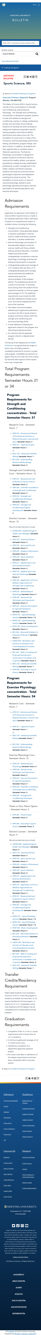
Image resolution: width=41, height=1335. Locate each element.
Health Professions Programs (24, 93)
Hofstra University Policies (20, 1257)
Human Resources (9, 1180)
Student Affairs (8, 1191)
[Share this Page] (30, 77)
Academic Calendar (27, 1114)
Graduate (6, 1112)
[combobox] (20, 43)
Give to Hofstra (19, 1300)
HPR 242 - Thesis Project (22, 815)
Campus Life (9, 1150)
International (7, 1117)
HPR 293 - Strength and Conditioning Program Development (21, 508)
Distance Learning (27, 1137)
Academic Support (27, 1120)
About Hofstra (18, 1281)
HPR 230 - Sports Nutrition (23, 557)
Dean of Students (9, 1168)
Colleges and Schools (28, 1108)
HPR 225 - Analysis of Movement (25, 551)
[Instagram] (22, 1226)
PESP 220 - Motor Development (25, 626)
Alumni (19, 1287)
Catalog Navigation (11, 68)
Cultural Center (8, 1163)
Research (26, 1150)
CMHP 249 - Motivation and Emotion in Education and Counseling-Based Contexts (23, 644)
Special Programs (27, 1131)
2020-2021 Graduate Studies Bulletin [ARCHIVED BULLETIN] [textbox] (21, 43)
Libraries (24, 1169)
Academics (27, 1094)
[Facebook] (17, 1226)
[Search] (37, 54)
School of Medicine (9, 1129)
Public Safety (7, 1185)
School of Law (7, 1123)
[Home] (4, 5)
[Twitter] (13, 1226)
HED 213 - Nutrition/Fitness (23, 539)
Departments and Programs (27, 1102)
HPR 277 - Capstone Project (23, 445)
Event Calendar (8, 1174)
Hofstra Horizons (27, 1163)
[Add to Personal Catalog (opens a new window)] (27, 77)
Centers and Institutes (28, 1157)
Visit (5, 1140)
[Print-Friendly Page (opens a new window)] (33, 77)
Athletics (19, 1294)
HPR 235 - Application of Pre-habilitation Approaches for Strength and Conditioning (25, 583)
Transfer (6, 1106)
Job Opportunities (19, 1307)
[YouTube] (26, 1226)
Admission (9, 1094)
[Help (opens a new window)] (36, 77)
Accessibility (18, 1275)
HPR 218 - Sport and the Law (23, 545)
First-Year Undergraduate (11, 1101)
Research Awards (27, 1183)
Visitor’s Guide (8, 1197)
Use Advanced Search (10, 61)
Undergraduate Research (29, 1188)
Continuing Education (28, 1125)
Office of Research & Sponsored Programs (28, 1176)
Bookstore (6, 1157)
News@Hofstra (18, 1313)
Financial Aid (7, 1134)
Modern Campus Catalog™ (25, 1334)
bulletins (11, 1331)
